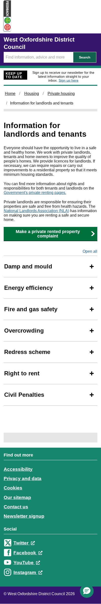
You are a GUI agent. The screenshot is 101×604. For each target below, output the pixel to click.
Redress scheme (27, 352)
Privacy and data (22, 478)
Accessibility (18, 469)
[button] (87, 591)
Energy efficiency (28, 287)
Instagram (25, 572)
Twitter (21, 542)
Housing (31, 93)
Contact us (16, 506)
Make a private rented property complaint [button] (48, 233)
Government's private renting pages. (35, 193)
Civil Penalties (24, 394)
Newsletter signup (24, 516)
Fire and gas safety (30, 309)
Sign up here (68, 80)
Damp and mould (28, 266)
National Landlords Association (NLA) (36, 211)
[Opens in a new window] (5, 27)
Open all (90, 251)
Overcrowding (24, 330)
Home (10, 93)
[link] (50, 518)
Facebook (25, 552)
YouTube (24, 562)
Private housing (61, 93)
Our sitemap (17, 497)
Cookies (13, 487)
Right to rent (21, 373)
